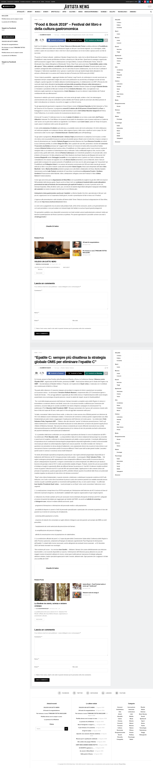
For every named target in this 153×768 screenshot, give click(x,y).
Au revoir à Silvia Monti (87, 751)
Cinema (119, 61)
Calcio (118, 34)
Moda (80, 11)
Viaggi (118, 52)
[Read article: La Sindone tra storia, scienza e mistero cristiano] (52, 592)
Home (35, 19)
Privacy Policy (122, 764)
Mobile (118, 135)
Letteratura (119, 84)
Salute (112, 11)
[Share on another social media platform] (106, 40)
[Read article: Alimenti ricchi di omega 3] (77, 595)
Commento (38, 290)
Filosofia (119, 86)
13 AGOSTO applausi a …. (87, 748)
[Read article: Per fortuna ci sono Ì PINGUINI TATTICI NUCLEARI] (77, 253)
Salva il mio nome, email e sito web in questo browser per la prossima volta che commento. (63, 328)
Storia (118, 89)
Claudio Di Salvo (45, 34)
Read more (40, 273)
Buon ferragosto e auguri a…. (87, 724)
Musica (37, 11)
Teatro (118, 63)
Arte (64, 11)
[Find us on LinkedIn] (148, 1)
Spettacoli (55, 11)
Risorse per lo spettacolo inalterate (86, 738)
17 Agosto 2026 (54, 264)
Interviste (119, 49)
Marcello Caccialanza (42, 264)
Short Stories (120, 94)
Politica (119, 25)
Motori (118, 130)
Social (118, 133)
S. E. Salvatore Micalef (42, 608)
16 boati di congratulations (10, 44)
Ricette (91, 34)
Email (36, 320)
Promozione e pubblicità (13, 1)
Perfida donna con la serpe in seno (12, 19)
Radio (118, 125)
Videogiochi (120, 138)
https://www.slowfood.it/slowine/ (52, 202)
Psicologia (119, 119)
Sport (29, 11)
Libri (87, 34)
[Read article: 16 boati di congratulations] (77, 244)
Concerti (119, 43)
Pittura (118, 72)
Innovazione (120, 128)
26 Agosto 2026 (53, 608)
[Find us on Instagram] (145, 1)
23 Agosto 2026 (86, 588)
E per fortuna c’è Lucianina (87, 727)
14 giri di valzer (86, 730)
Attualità (20, 11)
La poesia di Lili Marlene (9, 22)
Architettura (120, 70)
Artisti (118, 40)
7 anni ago (56, 34)
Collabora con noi (36, 1)
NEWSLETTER (9, 6)
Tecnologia (122, 11)
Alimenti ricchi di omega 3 (91, 592)
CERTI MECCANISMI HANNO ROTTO (87, 745)
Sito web (75, 320)
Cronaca (119, 22)
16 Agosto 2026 (86, 244)
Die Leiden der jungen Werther (87, 741)
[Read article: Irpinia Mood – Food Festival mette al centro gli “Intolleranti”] (77, 586)
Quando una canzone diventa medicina (88, 733)
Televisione (119, 58)
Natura (118, 112)
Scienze (104, 11)
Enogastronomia (91, 11)
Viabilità (53, 1)
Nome (36, 312)
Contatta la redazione (25, 1)
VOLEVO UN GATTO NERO (10, 41)
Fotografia (119, 75)
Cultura (72, 11)
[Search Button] (151, 12)
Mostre (118, 77)
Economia (68, 34)
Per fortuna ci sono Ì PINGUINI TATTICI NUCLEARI (51, 713)
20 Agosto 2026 (86, 594)
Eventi (45, 11)
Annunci (133, 11)
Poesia (118, 96)
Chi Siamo (3, 1)
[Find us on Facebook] (139, 1)
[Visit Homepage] (76, 6)
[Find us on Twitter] (142, 1)
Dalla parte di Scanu (87, 754)
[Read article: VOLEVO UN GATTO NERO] (52, 250)
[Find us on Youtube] (150, 1)
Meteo (42, 1)
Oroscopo (47, 1)
